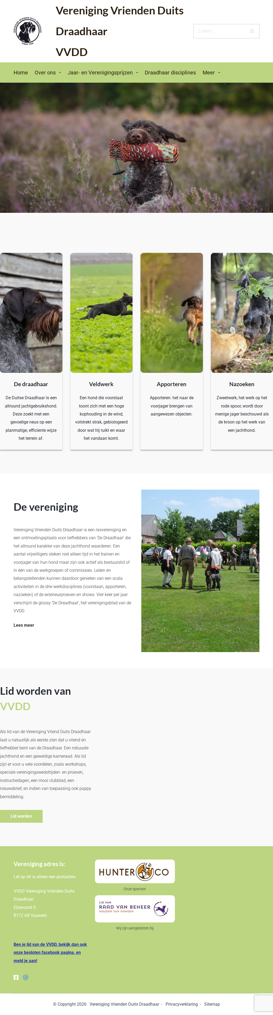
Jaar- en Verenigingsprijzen (100, 72)
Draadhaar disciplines (170, 72)
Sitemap (212, 1004)
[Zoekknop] (252, 31)
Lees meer (24, 625)
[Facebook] (16, 977)
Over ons (45, 72)
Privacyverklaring (182, 1004)
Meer (209, 72)
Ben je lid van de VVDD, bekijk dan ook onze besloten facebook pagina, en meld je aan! (50, 952)
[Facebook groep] (25, 977)
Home (21, 72)
